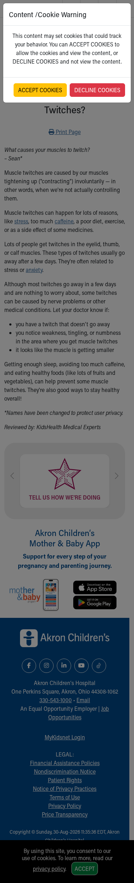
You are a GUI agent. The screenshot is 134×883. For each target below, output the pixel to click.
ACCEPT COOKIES (40, 90)
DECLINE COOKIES (97, 90)
